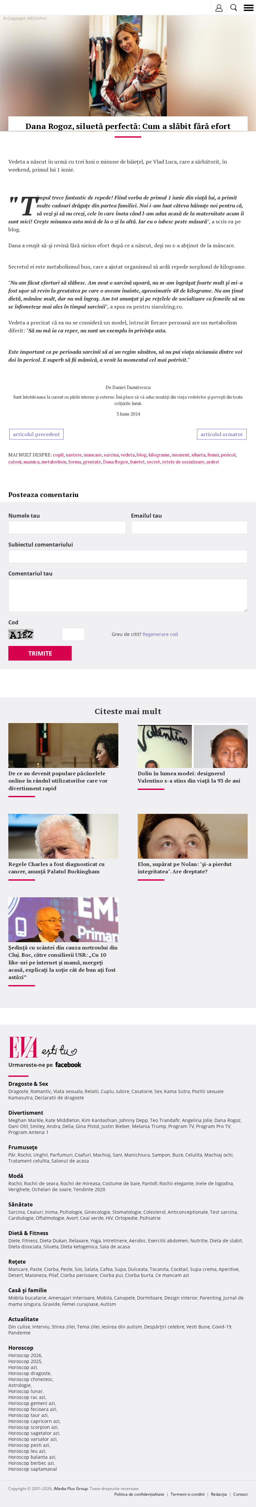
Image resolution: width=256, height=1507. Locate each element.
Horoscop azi (22, 1367)
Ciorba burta (139, 1275)
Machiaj (102, 1155)
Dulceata (138, 1269)
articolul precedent (36, 434)
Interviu (41, 1326)
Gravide (51, 1304)
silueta (198, 454)
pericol (228, 454)
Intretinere (115, 1240)
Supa (120, 1269)
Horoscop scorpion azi (33, 1427)
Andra (53, 1126)
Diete (14, 1240)
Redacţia (219, 1494)
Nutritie (199, 1240)
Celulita (193, 1155)
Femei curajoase (80, 1304)
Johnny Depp (133, 1120)
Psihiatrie (150, 1218)
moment (180, 454)
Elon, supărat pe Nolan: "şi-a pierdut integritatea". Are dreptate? (185, 867)
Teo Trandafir (165, 1120)
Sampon (161, 1155)
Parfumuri (61, 1155)
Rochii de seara (41, 1183)
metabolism (53, 461)
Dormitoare (149, 1298)
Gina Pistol (87, 1126)
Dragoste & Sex (28, 1083)
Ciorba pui (111, 1275)
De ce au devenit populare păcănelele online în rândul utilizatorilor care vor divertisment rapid (58, 781)
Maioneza (36, 1275)
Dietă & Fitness (28, 1233)
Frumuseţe (22, 1147)
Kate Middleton (62, 1120)
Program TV (181, 1126)
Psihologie (71, 1212)
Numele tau (24, 515)
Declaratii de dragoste (59, 1097)
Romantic (40, 1091)
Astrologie (19, 1385)
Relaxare (78, 1240)
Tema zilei (88, 1326)
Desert (15, 1275)
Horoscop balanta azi (31, 1457)
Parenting (210, 1298)
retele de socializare (183, 461)
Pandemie (19, 1332)
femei (213, 454)
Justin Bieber (115, 1126)
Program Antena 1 (28, 1132)
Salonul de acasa (70, 1161)
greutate (92, 461)
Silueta (51, 1246)
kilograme (159, 454)
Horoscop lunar (25, 1391)
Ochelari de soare (51, 1189)
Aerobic (137, 1240)
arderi (212, 461)
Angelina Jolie (197, 1120)
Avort (72, 1218)
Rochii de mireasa (80, 1183)
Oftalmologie (50, 1218)
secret (153, 461)
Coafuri (83, 1155)
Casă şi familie (27, 1290)
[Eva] (21, 7)
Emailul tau (146, 515)
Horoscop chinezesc (30, 1379)
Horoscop (20, 1347)
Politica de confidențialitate (139, 1494)
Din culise (19, 1326)
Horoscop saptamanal (32, 1469)
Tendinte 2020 (89, 1189)
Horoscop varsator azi (32, 1439)
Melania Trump (149, 1126)
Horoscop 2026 (24, 1355)
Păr (12, 1155)
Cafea (106, 1269)
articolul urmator (222, 434)
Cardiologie (21, 1218)
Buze (177, 1155)
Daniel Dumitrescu (131, 387)
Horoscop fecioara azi (32, 1409)
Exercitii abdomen (168, 1240)
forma (74, 461)
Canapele (124, 1298)
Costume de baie (121, 1183)
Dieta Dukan (53, 1240)
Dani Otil (18, 1126)
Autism (108, 1304)
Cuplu (107, 1091)
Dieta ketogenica (79, 1246)
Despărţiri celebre (164, 1326)
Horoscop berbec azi (31, 1463)
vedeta (128, 454)
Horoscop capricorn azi (34, 1421)
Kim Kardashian (99, 1120)
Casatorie (141, 1091)
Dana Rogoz (115, 461)
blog (141, 454)
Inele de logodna (214, 1183)
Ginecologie (97, 1212)
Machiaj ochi (218, 1155)
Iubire (122, 1091)
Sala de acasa (115, 1246)
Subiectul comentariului (40, 544)
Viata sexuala (68, 1091)
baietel (137, 461)
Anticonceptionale (188, 1212)
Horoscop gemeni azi (31, 1403)
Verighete (19, 1189)
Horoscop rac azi (26, 1397)
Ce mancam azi (172, 1275)
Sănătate (20, 1204)
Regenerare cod (160, 634)
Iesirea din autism (122, 1326)
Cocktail (179, 1269)
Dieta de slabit (226, 1240)
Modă (15, 1176)
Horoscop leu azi (26, 1451)
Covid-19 (221, 1326)
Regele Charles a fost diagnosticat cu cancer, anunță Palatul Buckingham (56, 867)
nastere (74, 454)
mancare (93, 454)
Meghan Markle (25, 1120)
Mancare (18, 1269)
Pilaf (53, 1275)
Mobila (104, 1298)
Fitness (30, 1240)
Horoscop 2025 (24, 1361)
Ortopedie (126, 1218)
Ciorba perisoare (79, 1275)
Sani (117, 1155)
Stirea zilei (63, 1326)
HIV (109, 1218)
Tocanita (159, 1269)
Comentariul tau (30, 573)
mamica (31, 461)
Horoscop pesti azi (28, 1445)
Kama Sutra (177, 1091)
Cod (13, 622)
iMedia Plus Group (71, 1488)
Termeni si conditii (188, 1494)
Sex (158, 1091)
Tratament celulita (28, 1161)
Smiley (37, 1126)
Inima (51, 1212)
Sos (78, 1269)
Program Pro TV (213, 1126)
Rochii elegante (176, 1183)
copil (58, 454)
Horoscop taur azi (28, 1415)
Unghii (40, 1155)
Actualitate (23, 1319)
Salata (91, 1269)
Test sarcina (223, 1212)
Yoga (95, 1240)
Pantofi (149, 1183)
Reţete (17, 1261)
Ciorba (51, 1269)
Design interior (181, 1298)
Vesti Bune (198, 1326)
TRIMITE (40, 653)
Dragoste (18, 1091)
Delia (68, 1126)
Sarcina (16, 1212)
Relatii (92, 1091)
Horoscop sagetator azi (33, 1433)
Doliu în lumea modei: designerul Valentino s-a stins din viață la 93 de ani (189, 777)
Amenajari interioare (71, 1298)
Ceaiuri (35, 1212)
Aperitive (229, 1269)
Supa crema (203, 1269)
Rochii (24, 1155)
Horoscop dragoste (29, 1373)
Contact (240, 1494)
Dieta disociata (24, 1246)
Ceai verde (92, 1218)
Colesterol (154, 1212)
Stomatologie (126, 1212)
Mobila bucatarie (27, 1298)
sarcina (111, 454)
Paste (36, 1269)
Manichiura (137, 1155)
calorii (14, 461)
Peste (67, 1269)
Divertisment (25, 1112)
